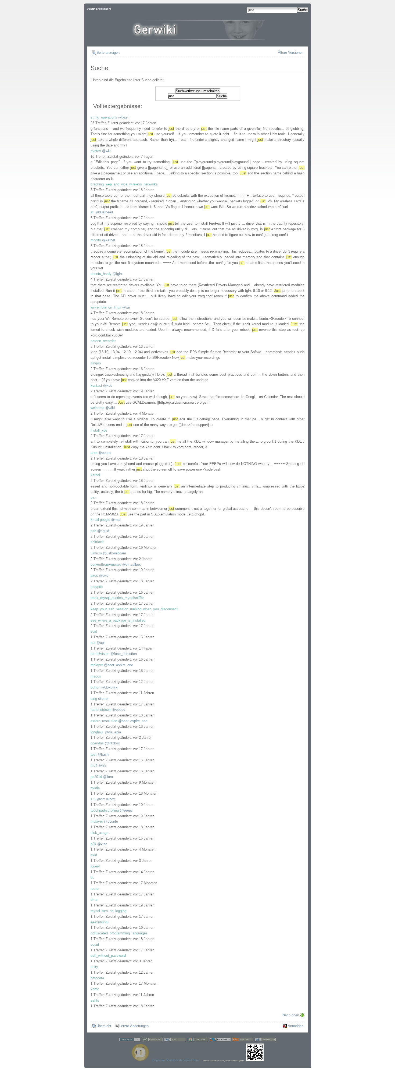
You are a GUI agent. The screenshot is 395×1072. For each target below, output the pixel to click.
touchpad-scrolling (105, 810)
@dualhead (104, 212)
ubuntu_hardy (101, 274)
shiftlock (97, 542)
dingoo (96, 363)
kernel (95, 475)
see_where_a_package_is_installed (118, 620)
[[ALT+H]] (197, 36)
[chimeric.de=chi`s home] (130, 1040)
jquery (95, 866)
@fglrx (118, 274)
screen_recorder (103, 341)
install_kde (99, 430)
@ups (101, 643)
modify (96, 240)
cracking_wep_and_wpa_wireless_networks (124, 184)
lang (94, 699)
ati (92, 212)
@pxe (103, 575)
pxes (94, 575)
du (92, 877)
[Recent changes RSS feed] (242, 1040)
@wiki (107, 151)
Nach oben (290, 1015)
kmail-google (100, 520)
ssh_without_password (108, 955)
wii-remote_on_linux (106, 307)
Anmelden (295, 1026)
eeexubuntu (100, 922)
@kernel (108, 240)
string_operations (104, 117)
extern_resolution (104, 721)
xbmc (95, 989)
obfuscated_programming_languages (119, 933)
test (93, 754)
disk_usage (99, 833)
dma (94, 900)
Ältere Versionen (290, 53)
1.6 (93, 799)
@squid (103, 531)
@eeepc (104, 453)
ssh (93, 531)
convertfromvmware (106, 564)
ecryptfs (97, 587)
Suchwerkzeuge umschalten (198, 91)
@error (103, 699)
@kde (107, 385)
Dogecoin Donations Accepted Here (175, 1060)
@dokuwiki (109, 687)
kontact (96, 385)
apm (94, 453)
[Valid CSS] (175, 1040)
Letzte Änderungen (134, 1026)
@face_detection (123, 654)
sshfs (95, 1000)
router (95, 889)
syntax (96, 151)
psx (93, 497)
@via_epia (113, 732)
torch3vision (100, 654)
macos (96, 676)
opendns (97, 743)
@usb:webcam (114, 553)
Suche (303, 10)
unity (94, 967)
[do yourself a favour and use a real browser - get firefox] (220, 1040)
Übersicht (103, 1026)
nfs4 (94, 765)
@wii (126, 307)
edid (94, 631)
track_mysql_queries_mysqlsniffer (117, 598)
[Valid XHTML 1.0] (265, 1040)
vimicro (96, 553)
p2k (93, 844)
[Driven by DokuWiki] (197, 1040)
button (95, 687)
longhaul (97, 732)
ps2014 (96, 777)
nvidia (95, 788)
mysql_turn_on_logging (108, 911)
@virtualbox (131, 564)
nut (93, 643)
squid (95, 944)
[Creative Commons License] (152, 1040)
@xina (102, 844)
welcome (97, 408)
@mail (116, 520)
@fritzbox (112, 743)
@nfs (102, 765)
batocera (97, 978)
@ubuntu (111, 821)
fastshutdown (101, 710)
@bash (123, 117)
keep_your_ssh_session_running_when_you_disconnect (134, 609)
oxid (94, 855)
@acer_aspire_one (118, 665)
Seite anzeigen (108, 53)
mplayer (97, 665)
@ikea (108, 777)
